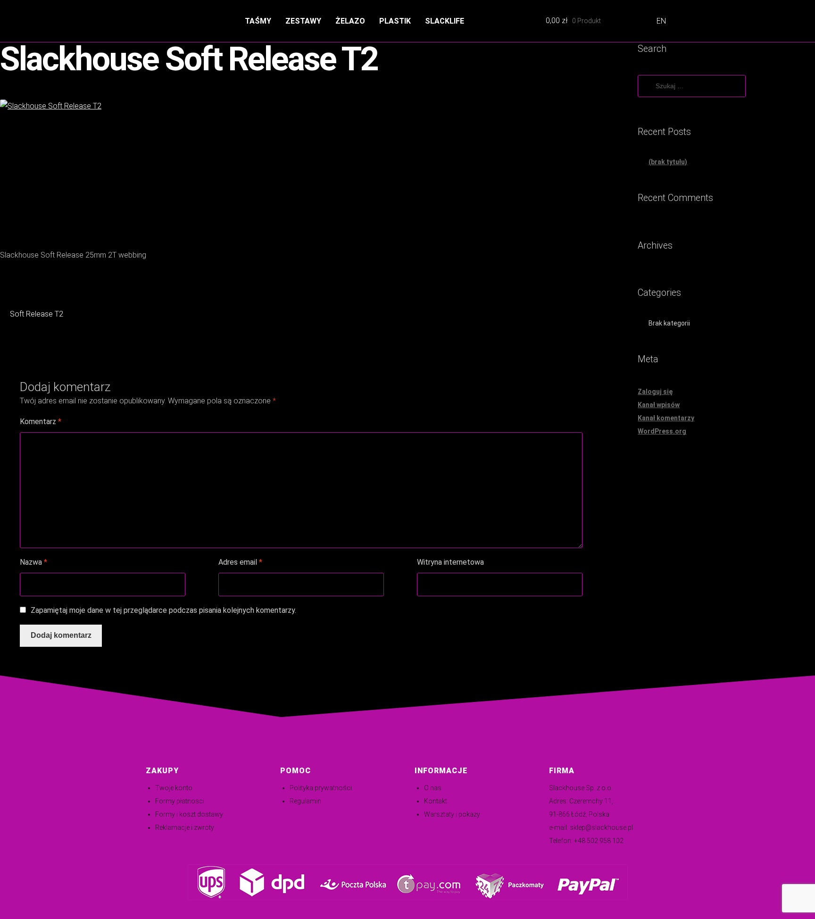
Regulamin (305, 801)
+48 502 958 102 (599, 840)
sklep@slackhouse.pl (601, 827)
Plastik (395, 21)
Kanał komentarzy (666, 418)
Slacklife (444, 21)
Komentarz (40, 421)
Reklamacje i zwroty (184, 827)
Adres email (240, 562)
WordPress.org (662, 431)
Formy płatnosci (179, 801)
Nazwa (33, 562)
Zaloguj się (655, 391)
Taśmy (258, 21)
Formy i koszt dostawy (189, 814)
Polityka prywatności (321, 788)
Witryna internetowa (450, 562)
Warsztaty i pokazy (452, 814)
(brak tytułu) (668, 162)
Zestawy (303, 21)
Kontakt (435, 801)
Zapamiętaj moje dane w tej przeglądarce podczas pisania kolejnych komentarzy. (163, 610)
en (661, 21)
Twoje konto (173, 788)
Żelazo (350, 21)
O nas (432, 788)
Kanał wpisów (659, 405)
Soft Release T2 (36, 315)
